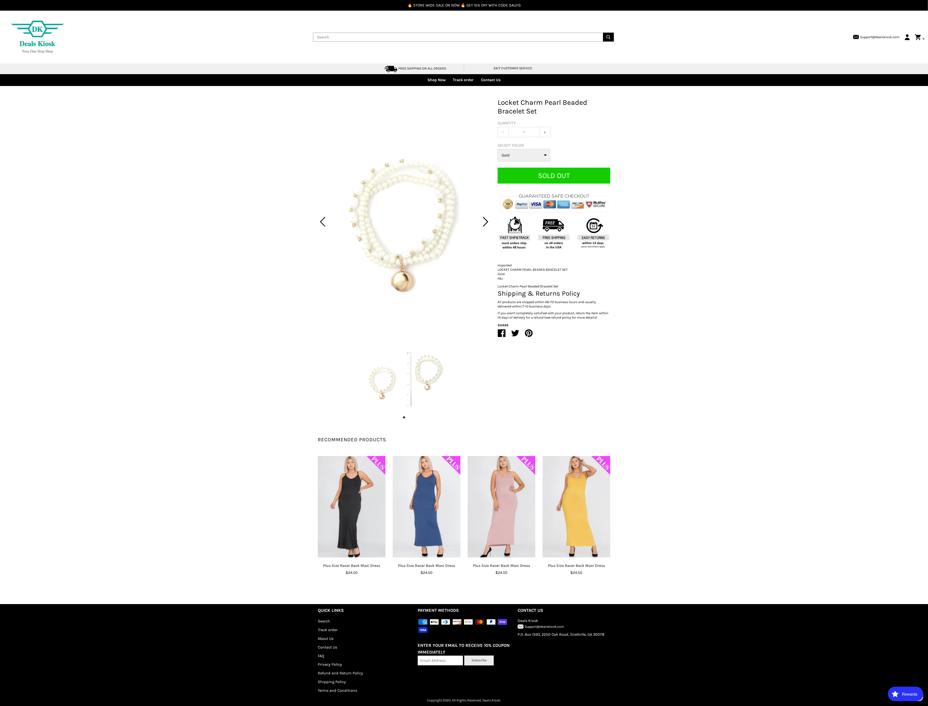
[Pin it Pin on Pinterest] (529, 335)
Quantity (507, 123)
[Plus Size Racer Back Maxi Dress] (351, 506)
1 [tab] (404, 417)
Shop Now (437, 80)
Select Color (511, 145)
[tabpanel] (404, 221)
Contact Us (490, 80)
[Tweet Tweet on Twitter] (515, 335)
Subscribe (478, 660)
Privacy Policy (330, 664)
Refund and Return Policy (340, 673)
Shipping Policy (332, 681)
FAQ (321, 656)
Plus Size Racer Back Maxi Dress (351, 565)
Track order (463, 80)
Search (324, 621)
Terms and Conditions (337, 690)
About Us (326, 638)
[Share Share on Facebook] (502, 335)
